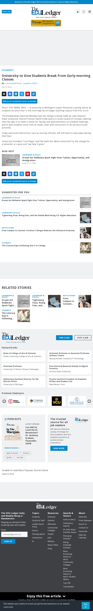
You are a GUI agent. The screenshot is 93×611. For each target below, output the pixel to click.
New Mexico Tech (57, 384)
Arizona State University (60, 371)
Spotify (9, 457)
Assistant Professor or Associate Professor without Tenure (69, 354)
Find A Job (64, 337)
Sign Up (8, 541)
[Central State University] (40, 401)
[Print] (4, 94)
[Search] (83, 11)
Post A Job (82, 337)
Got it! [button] (85, 605)
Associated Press (14, 83)
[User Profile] (78, 11)
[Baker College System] (60, 401)
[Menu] (89, 11)
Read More (58, 448)
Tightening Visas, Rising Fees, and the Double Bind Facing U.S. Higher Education (39, 215)
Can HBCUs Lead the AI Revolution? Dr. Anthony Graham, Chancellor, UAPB (31, 435)
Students (7, 70)
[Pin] (27, 94)
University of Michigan (13, 384)
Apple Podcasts (12, 453)
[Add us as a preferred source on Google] (33, 94)
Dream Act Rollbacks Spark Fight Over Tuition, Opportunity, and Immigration (55, 159)
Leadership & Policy (31, 155)
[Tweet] (22, 94)
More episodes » (12, 448)
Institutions (8, 228)
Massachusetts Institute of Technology (66, 358)
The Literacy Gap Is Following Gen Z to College (24, 245)
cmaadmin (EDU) (30, 83)
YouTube (20, 457)
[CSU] (80, 401)
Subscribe (7, 12)
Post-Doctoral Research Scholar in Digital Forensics (68, 367)
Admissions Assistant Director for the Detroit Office (21, 380)
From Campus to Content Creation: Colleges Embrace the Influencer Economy (38, 230)
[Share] (10, 94)
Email (3, 530)
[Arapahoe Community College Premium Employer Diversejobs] (19, 401)
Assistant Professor (12, 366)
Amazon (26, 453)
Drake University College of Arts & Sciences (22, 356)
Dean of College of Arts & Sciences (19, 353)
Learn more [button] (8, 607)
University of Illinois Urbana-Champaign (21, 369)
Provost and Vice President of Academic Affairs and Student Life (68, 380)
